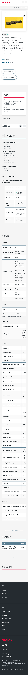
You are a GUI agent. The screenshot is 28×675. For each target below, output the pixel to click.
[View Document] (20, 126)
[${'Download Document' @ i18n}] (24, 126)
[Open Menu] (26, 2)
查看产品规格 (7, 71)
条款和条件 (4, 597)
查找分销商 (4, 615)
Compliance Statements (9, 142)
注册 (21, 7)
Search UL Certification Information (11, 316)
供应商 (3, 626)
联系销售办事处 (6, 622)
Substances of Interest (9, 166)
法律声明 (4, 590)
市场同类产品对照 (6, 619)
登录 (26, 7)
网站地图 (4, 669)
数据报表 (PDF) (6, 126)
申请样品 (4, 629)
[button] (24, 15)
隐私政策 (4, 594)
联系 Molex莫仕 (6, 612)
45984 (22, 547)
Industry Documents (8, 151)
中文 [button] (17, 7)
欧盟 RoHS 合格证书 (8, 176)
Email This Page (8, 77)
